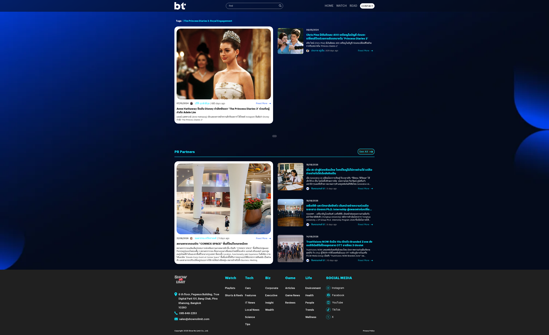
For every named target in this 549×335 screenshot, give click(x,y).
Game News (292, 295)
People (309, 302)
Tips (247, 324)
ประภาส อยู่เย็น (317, 50)
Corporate (271, 288)
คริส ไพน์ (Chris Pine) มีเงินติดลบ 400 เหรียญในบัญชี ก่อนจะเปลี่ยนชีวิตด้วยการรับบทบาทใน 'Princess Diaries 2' (339, 45)
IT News (250, 302)
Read (353, 5)
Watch (341, 5)
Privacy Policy (369, 330)
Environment (313, 288)
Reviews (290, 302)
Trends (309, 309)
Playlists (230, 288)
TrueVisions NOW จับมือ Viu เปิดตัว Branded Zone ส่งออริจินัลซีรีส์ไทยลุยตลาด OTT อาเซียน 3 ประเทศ (339, 243)
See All (363, 151)
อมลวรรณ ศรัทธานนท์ (205, 238)
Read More (261, 103)
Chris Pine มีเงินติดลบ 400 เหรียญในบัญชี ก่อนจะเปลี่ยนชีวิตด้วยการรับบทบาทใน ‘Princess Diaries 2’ (337, 36)
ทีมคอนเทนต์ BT (318, 188)
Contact (367, 6)
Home (329, 5)
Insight (269, 302)
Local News (252, 309)
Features (250, 295)
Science (250, 317)
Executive (271, 295)
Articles (290, 288)
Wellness (310, 317)
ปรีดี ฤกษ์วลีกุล (202, 103)
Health (309, 295)
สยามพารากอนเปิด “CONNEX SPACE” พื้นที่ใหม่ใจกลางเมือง (212, 243)
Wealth (269, 309)
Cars (248, 288)
